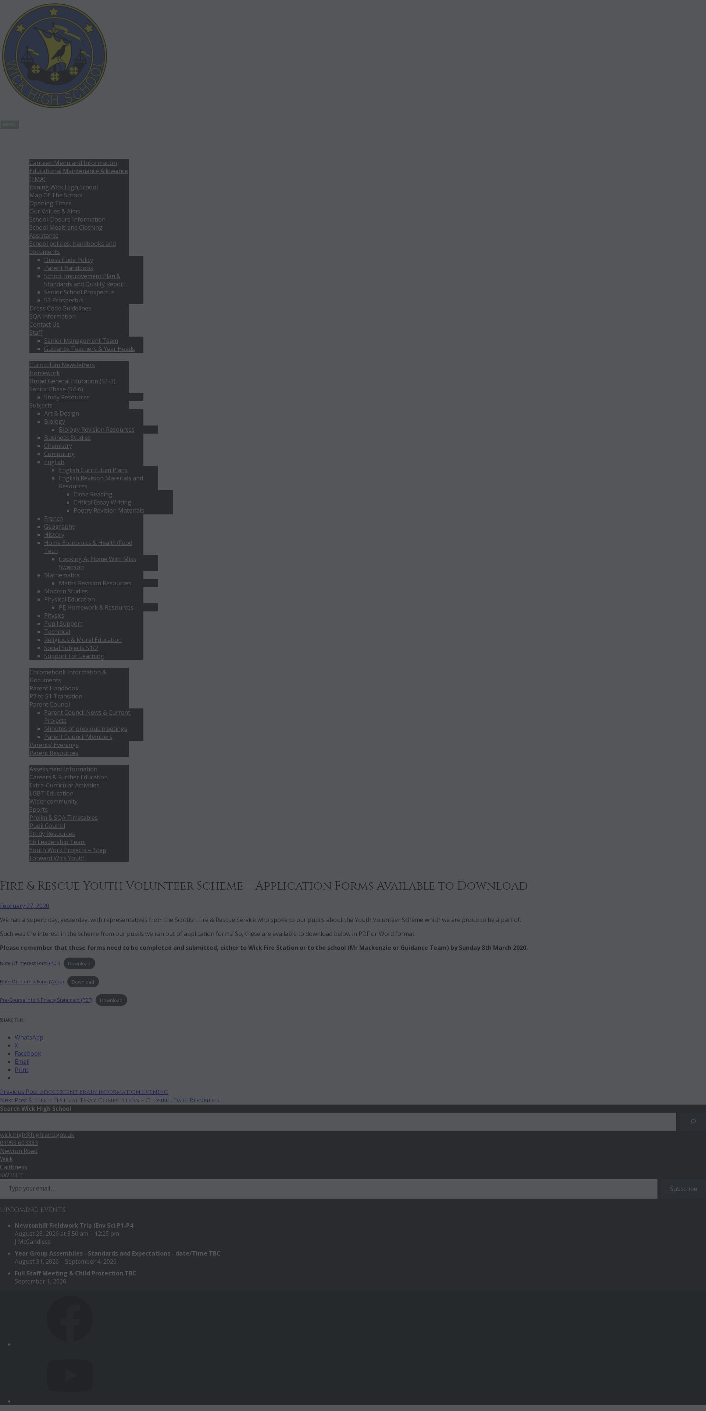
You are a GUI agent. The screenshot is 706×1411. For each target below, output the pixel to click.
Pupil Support (63, 624)
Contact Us (44, 324)
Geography (59, 527)
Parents (25, 664)
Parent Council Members (78, 737)
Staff (35, 332)
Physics (54, 615)
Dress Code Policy (68, 260)
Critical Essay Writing (102, 502)
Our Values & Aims (54, 211)
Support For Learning (74, 656)
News (22, 138)
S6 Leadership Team (57, 842)
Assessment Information (63, 769)
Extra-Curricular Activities (64, 785)
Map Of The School (55, 195)
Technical (57, 632)
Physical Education (69, 599)
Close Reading (93, 494)
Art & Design (61, 413)
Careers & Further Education (68, 777)
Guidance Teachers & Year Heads (89, 349)
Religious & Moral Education (83, 640)
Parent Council (49, 704)
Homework (44, 373)
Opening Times (50, 203)
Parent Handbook (68, 268)
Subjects (41, 405)
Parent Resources (53, 753)
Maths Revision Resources (95, 583)
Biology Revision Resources (97, 430)
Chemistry (58, 446)
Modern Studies (66, 591)
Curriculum (30, 357)
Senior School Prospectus (79, 292)
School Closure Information (67, 219)
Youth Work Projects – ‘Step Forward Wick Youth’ (67, 854)
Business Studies (67, 438)
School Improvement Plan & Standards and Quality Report (84, 280)
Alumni (24, 866)
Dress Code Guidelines (60, 308)
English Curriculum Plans (93, 470)
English (54, 462)
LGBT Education (51, 793)
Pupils (23, 761)
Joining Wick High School (63, 187)
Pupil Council (47, 826)
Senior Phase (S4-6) (56, 389)
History (54, 535)
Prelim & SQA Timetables (63, 818)
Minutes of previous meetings (85, 729)
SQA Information (52, 316)
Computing (59, 454)
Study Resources (67, 397)
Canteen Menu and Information (73, 163)
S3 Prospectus (63, 300)
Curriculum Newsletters (62, 365)
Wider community (53, 801)
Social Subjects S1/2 (71, 648)
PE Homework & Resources (96, 607)
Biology (54, 421)
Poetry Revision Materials (109, 510)
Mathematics (62, 575)
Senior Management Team (81, 341)
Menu (9, 124)
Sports (38, 809)
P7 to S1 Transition (55, 696)
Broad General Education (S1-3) (72, 381)
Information (31, 155)
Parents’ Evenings (54, 745)
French (53, 518)
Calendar (27, 147)
